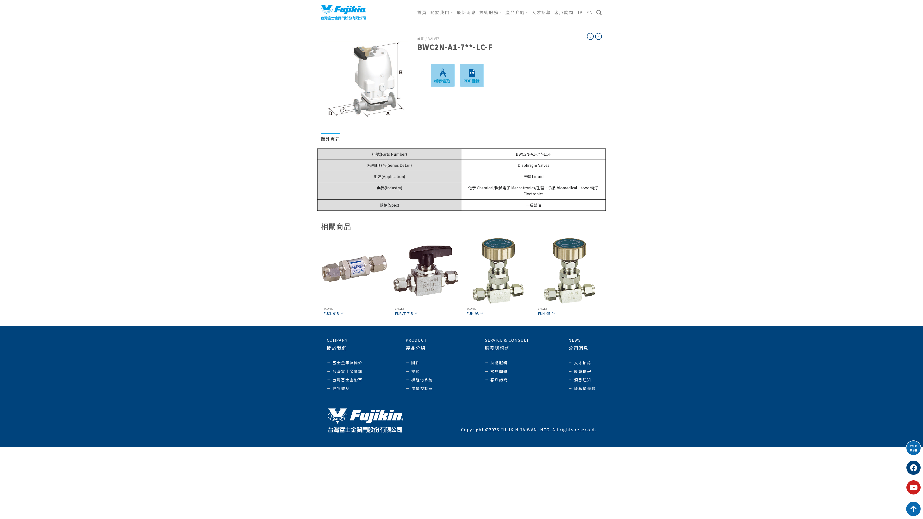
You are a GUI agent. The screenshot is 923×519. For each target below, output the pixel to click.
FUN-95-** (546, 313)
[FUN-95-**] (568, 271)
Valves (434, 38)
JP (580, 12)
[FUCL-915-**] (354, 271)
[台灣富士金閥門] (343, 12)
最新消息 (466, 12)
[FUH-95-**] (497, 271)
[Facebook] (913, 467)
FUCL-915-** (334, 313)
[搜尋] (599, 12)
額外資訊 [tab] (330, 139)
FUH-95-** (475, 313)
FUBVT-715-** (406, 313)
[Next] (601, 281)
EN (589, 12)
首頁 (422, 12)
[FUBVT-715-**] (425, 271)
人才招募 (541, 12)
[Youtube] (913, 487)
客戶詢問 (564, 12)
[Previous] (321, 281)
